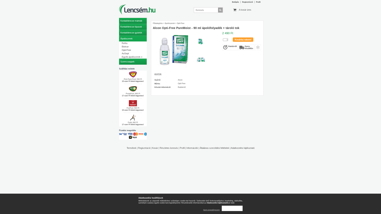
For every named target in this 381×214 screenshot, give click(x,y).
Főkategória (158, 23)
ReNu (124, 43)
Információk (192, 148)
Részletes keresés (169, 148)
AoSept (125, 53)
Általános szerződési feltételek (214, 148)
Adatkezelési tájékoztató (242, 148)
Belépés (235, 2)
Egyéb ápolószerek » (132, 57)
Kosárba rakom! (243, 39)
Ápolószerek (170, 23)
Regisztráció (144, 148)
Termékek (131, 148)
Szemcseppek (127, 61)
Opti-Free (126, 50)
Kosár (155, 148)
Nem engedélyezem (211, 210)
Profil (182, 148)
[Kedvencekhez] (258, 47)
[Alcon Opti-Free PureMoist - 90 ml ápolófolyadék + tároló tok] (174, 70)
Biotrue (125, 46)
